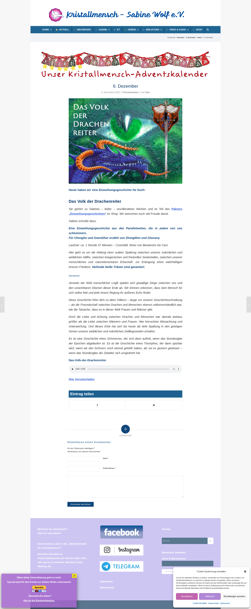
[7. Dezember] (248, 305)
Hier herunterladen (82, 379)
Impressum (225, 603)
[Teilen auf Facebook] (97, 405)
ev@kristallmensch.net (51, 558)
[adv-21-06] (125, 64)
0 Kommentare (130, 92)
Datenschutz (213, 603)
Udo (147, 92)
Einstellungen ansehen (234, 596)
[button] (245, 571)
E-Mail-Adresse (109, 468)
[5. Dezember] (2, 305)
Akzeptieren (186, 596)
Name (106, 458)
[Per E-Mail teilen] (154, 405)
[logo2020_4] (120, 15)
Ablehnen (209, 596)
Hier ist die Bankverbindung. (39, 600)
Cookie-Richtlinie (200, 603)
